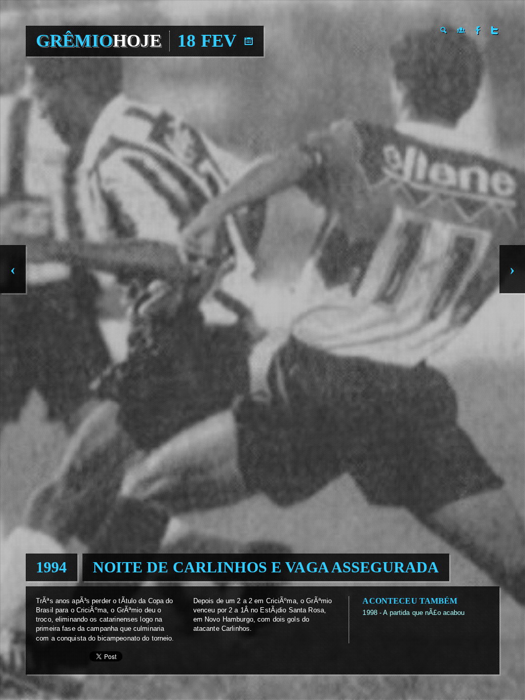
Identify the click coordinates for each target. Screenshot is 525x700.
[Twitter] (494, 30)
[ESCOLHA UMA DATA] (248, 41)
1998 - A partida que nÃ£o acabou (413, 612)
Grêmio (98, 41)
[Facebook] (477, 30)
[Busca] (444, 30)
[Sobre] (461, 30)
